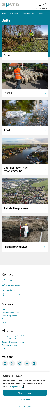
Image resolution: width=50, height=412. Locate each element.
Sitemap (5, 348)
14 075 (9, 280)
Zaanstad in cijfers (9, 345)
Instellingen (25, 400)
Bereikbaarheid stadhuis (11, 312)
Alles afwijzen (25, 406)
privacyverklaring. (15, 386)
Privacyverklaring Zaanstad (13, 336)
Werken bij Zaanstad (10, 316)
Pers (4, 322)
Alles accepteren (25, 393)
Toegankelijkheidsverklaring (13, 342)
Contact (5, 309)
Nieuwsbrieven (8, 319)
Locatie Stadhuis (12, 290)
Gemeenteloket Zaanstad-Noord (19, 295)
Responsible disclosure (11, 339)
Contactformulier (13, 285)
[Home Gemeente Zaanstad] (10, 5)
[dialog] (25, 392)
